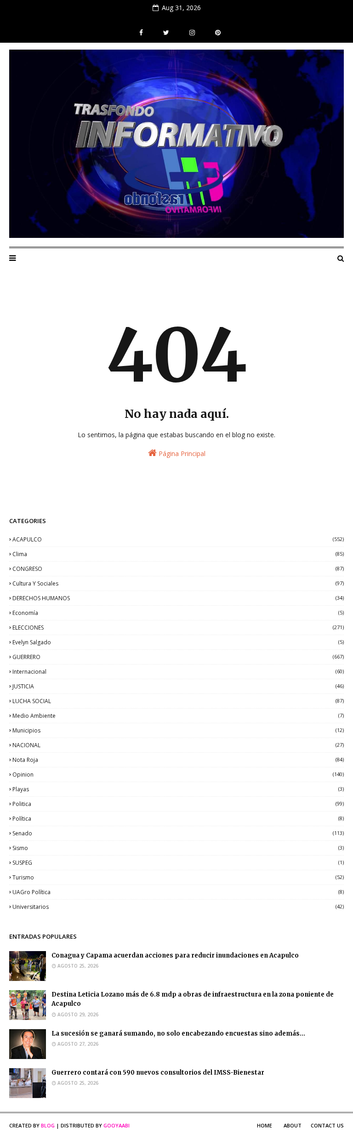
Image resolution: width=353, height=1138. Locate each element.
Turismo (178, 877)
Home (264, 1125)
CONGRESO (178, 569)
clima (178, 554)
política (178, 819)
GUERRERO (178, 657)
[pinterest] (217, 32)
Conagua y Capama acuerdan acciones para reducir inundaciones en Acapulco (175, 955)
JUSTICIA (178, 686)
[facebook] (141, 32)
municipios (178, 730)
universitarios (178, 907)
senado (178, 833)
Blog (48, 1125)
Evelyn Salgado (178, 642)
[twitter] (166, 32)
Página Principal (181, 453)
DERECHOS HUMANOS (178, 598)
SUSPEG (178, 863)
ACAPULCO (178, 539)
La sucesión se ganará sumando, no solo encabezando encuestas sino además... (178, 1033)
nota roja (178, 760)
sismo (178, 848)
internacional (178, 672)
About (293, 1125)
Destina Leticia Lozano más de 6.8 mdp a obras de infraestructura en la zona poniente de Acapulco (192, 999)
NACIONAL (178, 745)
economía (178, 613)
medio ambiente (178, 716)
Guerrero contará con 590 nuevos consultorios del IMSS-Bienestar (157, 1072)
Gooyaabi (116, 1125)
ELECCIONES (178, 627)
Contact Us (327, 1125)
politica (178, 804)
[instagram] (192, 32)
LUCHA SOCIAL (178, 701)
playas (178, 789)
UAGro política (178, 892)
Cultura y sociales (178, 583)
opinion (178, 774)
